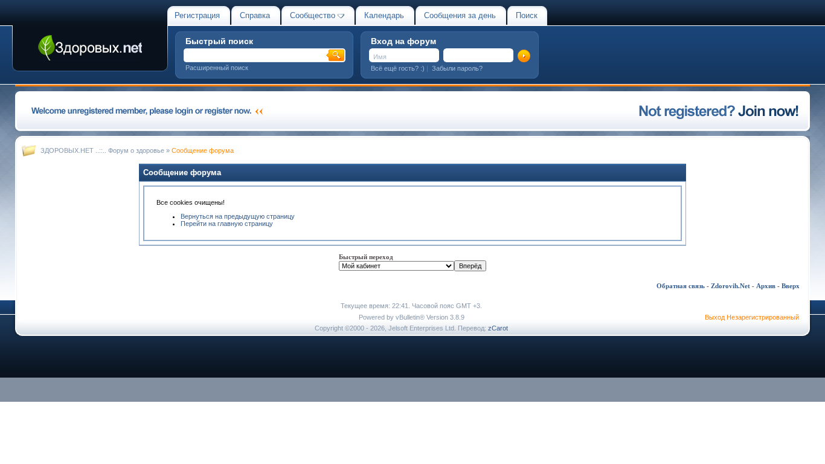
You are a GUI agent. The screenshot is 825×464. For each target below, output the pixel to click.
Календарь (384, 15)
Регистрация (197, 15)
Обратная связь (680, 285)
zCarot (498, 328)
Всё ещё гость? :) (398, 68)
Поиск (527, 15)
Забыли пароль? (457, 68)
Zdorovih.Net (730, 285)
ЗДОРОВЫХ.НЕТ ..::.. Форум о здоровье (102, 150)
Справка (255, 15)
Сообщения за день (460, 15)
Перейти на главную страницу (227, 223)
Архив (765, 285)
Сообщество (312, 15)
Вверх (791, 285)
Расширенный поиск (216, 67)
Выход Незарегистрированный (752, 317)
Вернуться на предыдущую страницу (238, 216)
